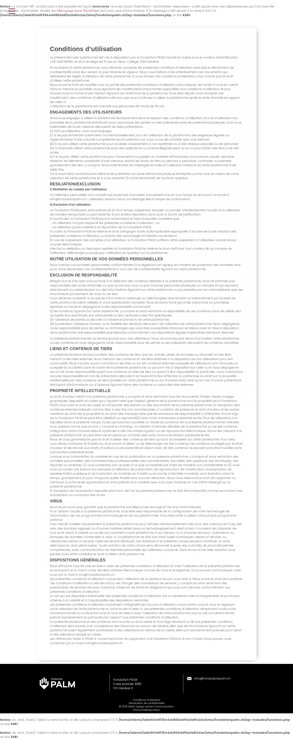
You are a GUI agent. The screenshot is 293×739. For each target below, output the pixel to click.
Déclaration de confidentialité (146, 703)
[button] (12, 11)
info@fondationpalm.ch (212, 678)
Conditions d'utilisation (146, 700)
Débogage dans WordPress (78, 10)
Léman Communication (159, 706)
